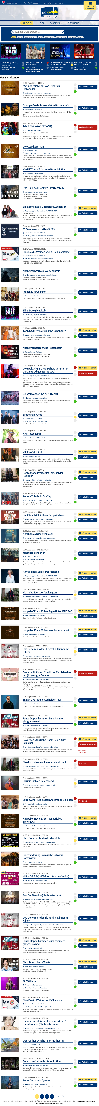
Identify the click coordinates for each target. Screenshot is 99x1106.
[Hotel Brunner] (24, 559)
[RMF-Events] (24, 538)
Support (36, 3)
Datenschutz (90, 1101)
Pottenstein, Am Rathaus (33, 110)
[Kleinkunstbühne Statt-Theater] (24, 211)
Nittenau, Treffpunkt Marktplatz (36, 398)
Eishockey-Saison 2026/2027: (35, 233)
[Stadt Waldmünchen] (24, 519)
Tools (43, 3)
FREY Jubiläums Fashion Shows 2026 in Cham (60, 64)
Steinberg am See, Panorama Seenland (38, 376)
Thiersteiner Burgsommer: (33, 418)
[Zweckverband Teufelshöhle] (24, 438)
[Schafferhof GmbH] (24, 597)
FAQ (25, 3)
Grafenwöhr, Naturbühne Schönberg (37, 335)
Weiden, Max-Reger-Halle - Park (36, 881)
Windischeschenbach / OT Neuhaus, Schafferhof (41, 597)
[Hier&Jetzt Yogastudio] (24, 1066)
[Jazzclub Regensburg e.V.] (24, 1084)
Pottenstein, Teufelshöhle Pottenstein (37, 438)
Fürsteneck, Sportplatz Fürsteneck (36, 726)
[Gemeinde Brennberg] (24, 457)
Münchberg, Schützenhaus (34, 174)
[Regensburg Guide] (24, 899)
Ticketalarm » (82, 752)
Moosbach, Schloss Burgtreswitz (36, 804)
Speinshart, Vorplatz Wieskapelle (36, 315)
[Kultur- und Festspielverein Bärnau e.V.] (24, 500)
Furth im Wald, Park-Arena (34, 1045)
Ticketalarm (56, 23)
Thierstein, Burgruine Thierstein (36, 421)
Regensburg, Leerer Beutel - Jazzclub (37, 1084)
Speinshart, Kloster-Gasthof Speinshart (38, 656)
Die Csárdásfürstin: (31, 150)
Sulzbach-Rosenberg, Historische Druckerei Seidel (42, 766)
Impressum (58, 3)
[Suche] (13, 31)
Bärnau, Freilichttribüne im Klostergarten (39, 500)
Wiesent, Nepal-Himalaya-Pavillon (36, 1066)
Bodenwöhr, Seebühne (32, 130)
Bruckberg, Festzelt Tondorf (34, 967)
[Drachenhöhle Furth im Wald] (24, 1045)
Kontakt (49, 3)
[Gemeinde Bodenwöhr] (24, 130)
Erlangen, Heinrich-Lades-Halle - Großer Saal (40, 538)
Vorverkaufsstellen (14, 3)
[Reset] (62, 31)
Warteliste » (82, 750)
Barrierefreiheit (41, 1103)
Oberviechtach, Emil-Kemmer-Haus (37, 679)
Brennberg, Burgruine (32, 457)
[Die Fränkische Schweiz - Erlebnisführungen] (24, 110)
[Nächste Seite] (58, 1096)
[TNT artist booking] (24, 335)
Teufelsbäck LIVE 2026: (32, 556)
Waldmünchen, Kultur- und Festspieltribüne (40, 519)
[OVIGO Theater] (24, 315)
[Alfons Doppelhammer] (24, 726)
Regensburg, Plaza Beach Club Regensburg (39, 899)
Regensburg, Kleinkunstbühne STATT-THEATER (41, 211)
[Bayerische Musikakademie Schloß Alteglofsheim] (24, 1028)
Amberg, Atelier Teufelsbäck (34, 559)
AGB (30, 3)
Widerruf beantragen (55, 1103)
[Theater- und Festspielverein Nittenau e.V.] (24, 398)
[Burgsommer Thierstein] (24, 421)
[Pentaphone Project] (24, 480)
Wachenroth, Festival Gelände (35, 615)
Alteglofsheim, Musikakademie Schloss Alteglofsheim (42, 1028)
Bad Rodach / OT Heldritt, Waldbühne (38, 93)
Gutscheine (73, 23)
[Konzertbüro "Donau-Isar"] (24, 967)
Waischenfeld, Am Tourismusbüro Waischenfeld (41, 275)
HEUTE (41, 23)
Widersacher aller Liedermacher (34, 64)
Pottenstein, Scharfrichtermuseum (36, 192)
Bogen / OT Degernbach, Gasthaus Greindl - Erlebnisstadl (44, 925)
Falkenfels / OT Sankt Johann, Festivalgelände (40, 785)
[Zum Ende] (63, 1096)
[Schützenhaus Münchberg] (24, 174)
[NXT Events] (24, 881)
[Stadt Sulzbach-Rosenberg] (24, 766)
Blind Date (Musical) (9, 63)
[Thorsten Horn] (24, 804)
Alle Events (26, 23)
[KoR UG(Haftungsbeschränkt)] (24, 615)
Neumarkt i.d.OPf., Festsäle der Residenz (38, 480)
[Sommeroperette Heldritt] (24, 93)
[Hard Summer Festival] (24, 785)
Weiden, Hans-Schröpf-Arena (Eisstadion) (39, 236)
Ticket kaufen (87, 86)
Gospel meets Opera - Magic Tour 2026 (83, 64)
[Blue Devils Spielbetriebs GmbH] (24, 236)
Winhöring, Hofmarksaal (33, 948)
